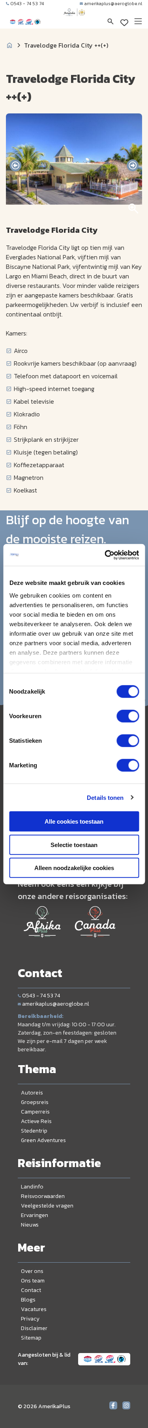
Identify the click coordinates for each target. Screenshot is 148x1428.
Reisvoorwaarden (43, 1196)
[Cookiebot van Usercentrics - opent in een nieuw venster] (105, 555)
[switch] (127, 716)
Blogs (28, 1300)
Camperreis (35, 1112)
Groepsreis (35, 1102)
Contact (31, 1290)
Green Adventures (43, 1140)
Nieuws (30, 1225)
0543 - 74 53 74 (27, 3)
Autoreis (32, 1093)
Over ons (32, 1271)
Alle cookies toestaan (74, 821)
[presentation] (15, 165)
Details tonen (105, 797)
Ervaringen (34, 1215)
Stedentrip (34, 1131)
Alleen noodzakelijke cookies (74, 867)
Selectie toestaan (74, 844)
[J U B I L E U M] (74, 20)
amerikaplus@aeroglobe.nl (113, 3)
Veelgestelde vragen (47, 1206)
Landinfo (32, 1187)
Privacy (30, 1319)
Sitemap (31, 1338)
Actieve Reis (36, 1121)
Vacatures (34, 1309)
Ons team (33, 1281)
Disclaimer (34, 1328)
